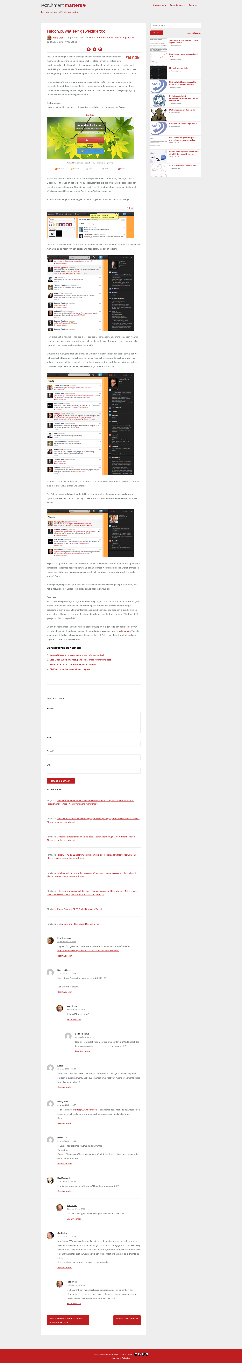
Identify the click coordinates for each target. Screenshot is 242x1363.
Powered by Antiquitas (121, 1358)
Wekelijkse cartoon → (127, 1318)
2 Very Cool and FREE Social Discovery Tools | (79, 909)
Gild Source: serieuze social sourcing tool (70, 669)
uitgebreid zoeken (194, 33)
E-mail (50, 751)
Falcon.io (125, 631)
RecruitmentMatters (102, 1355)
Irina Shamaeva (64, 938)
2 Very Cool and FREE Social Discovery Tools (79, 924)
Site (48, 765)
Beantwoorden (64, 956)
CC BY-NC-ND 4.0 (126, 1355)
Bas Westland (63, 1178)
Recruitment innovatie (101, 37)
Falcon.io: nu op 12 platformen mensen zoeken (73, 664)
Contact (193, 5)
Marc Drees (59, 37)
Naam (50, 738)
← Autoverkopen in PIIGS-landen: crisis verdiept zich (66, 1320)
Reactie (51, 709)
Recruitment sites (49, 12)
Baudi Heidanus (64, 970)
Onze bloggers (177, 5)
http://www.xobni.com (86, 1110)
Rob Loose (62, 1138)
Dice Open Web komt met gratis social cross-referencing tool (80, 660)
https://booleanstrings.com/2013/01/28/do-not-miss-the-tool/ (88, 951)
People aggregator (69, 12)
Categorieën (159, 5)
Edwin (60, 1066)
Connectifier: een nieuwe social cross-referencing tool (77, 655)
